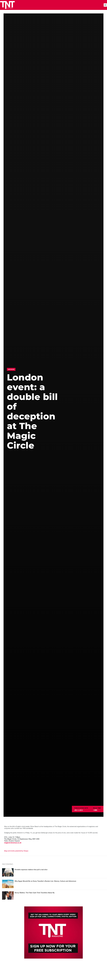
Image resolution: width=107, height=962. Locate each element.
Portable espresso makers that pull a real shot (31, 869)
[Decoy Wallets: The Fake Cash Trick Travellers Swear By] (8, 895)
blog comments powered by (16, 851)
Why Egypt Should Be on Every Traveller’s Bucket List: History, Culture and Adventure (45, 881)
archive (11, 369)
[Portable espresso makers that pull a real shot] (8, 872)
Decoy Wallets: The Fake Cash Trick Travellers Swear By (35, 893)
